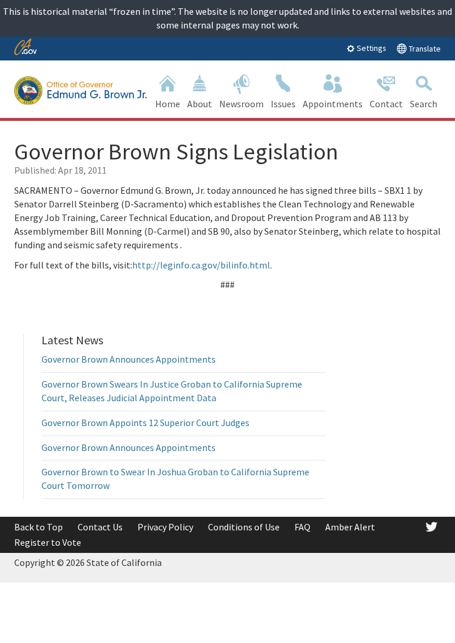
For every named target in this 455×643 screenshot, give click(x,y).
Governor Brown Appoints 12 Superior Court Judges (145, 422)
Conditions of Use (244, 527)
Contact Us (100, 527)
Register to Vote (47, 542)
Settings (370, 48)
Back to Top (38, 527)
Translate (424, 48)
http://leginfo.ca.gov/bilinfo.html (201, 265)
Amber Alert (350, 527)
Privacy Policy (165, 527)
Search (423, 104)
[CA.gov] (25, 48)
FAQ (302, 527)
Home (167, 104)
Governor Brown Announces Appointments (128, 359)
